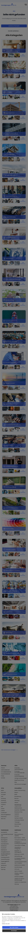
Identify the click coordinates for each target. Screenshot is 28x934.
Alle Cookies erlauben (14, 927)
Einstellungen (14, 930)
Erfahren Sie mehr (6, 923)
